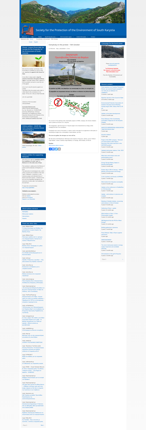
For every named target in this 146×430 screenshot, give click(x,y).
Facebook (30, 197)
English (36, 42)
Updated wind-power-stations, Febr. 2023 (112, 150)
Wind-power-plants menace (56, 145)
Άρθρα (40, 37)
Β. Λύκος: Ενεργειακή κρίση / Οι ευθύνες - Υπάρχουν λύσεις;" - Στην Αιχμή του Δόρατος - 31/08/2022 (33, 370)
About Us (24, 37)
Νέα (33, 37)
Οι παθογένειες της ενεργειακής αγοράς (32, 363)
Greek (30, 42)
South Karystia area (50, 37)
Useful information (81, 37)
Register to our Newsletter (28, 199)
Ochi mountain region (66, 37)
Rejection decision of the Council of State (112, 97)
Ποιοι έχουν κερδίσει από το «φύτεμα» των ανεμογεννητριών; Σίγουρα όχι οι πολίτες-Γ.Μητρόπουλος (32, 238)
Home (31, 39)
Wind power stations (27, 214)
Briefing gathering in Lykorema (109, 227)
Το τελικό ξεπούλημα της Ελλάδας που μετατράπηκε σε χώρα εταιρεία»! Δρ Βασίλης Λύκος (32, 229)
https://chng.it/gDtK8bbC (28, 187)
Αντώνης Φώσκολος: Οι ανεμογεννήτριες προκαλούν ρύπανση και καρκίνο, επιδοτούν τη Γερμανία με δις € (33, 349)
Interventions (25, 216)
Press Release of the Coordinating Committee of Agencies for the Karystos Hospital (112, 120)
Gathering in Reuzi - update (108, 208)
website (28, 195)
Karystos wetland (106, 134)
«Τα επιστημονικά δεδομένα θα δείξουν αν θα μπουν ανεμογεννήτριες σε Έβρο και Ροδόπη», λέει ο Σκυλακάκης (33, 289)
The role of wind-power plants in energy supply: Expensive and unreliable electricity (112, 246)
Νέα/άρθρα (25, 211)
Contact (93, 37)
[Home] (28, 30)
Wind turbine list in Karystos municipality (112, 182)
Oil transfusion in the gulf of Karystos (111, 253)
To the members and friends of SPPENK (112, 176)
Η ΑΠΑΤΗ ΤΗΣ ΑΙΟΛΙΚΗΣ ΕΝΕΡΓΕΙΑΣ (32, 342)
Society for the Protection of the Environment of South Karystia (75, 30)
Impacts (24, 218)
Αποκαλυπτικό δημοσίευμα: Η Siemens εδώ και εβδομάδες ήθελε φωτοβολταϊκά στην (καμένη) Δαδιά (32, 405)
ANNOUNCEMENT (106, 239)
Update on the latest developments (110, 113)
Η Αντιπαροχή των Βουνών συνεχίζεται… (33, 330)
